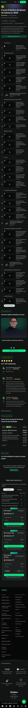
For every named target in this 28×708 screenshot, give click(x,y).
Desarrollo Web (5, 597)
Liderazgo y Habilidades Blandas (6, 614)
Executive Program (19, 604)
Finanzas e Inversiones (4, 648)
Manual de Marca (19, 615)
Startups (4, 651)
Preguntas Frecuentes (20, 621)
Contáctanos (18, 623)
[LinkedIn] (10, 706)
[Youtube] (2, 706)
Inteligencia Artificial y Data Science (6, 606)
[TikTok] (14, 706)
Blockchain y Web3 (6, 641)
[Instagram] (6, 706)
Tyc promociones (19, 636)
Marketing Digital (5, 603)
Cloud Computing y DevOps (6, 655)
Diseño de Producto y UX (6, 619)
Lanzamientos (18, 602)
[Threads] (25, 706)
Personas (8, 489)
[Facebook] (18, 706)
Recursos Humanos (6, 644)
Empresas (19, 489)
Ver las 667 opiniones (6, 410)
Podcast (17, 609)
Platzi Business (18, 597)
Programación (5, 635)
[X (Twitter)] (21, 706)
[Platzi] (3, 2)
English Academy (5, 600)
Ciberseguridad (5, 610)
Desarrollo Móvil (5, 627)
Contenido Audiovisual (4, 623)
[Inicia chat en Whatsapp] (24, 702)
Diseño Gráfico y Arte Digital (6, 631)
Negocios (4, 638)
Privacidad (17, 633)
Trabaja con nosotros (20, 607)
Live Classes (18, 599)
